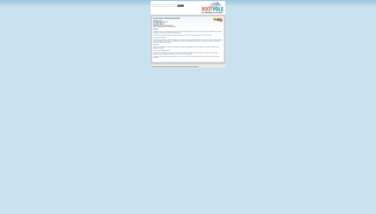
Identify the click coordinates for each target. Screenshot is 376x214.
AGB (165, 66)
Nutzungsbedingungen (181, 66)
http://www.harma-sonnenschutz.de (166, 26)
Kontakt (190, 66)
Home (153, 66)
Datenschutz (171, 66)
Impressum (196, 66)
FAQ (162, 66)
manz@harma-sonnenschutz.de (165, 25)
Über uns (157, 66)
